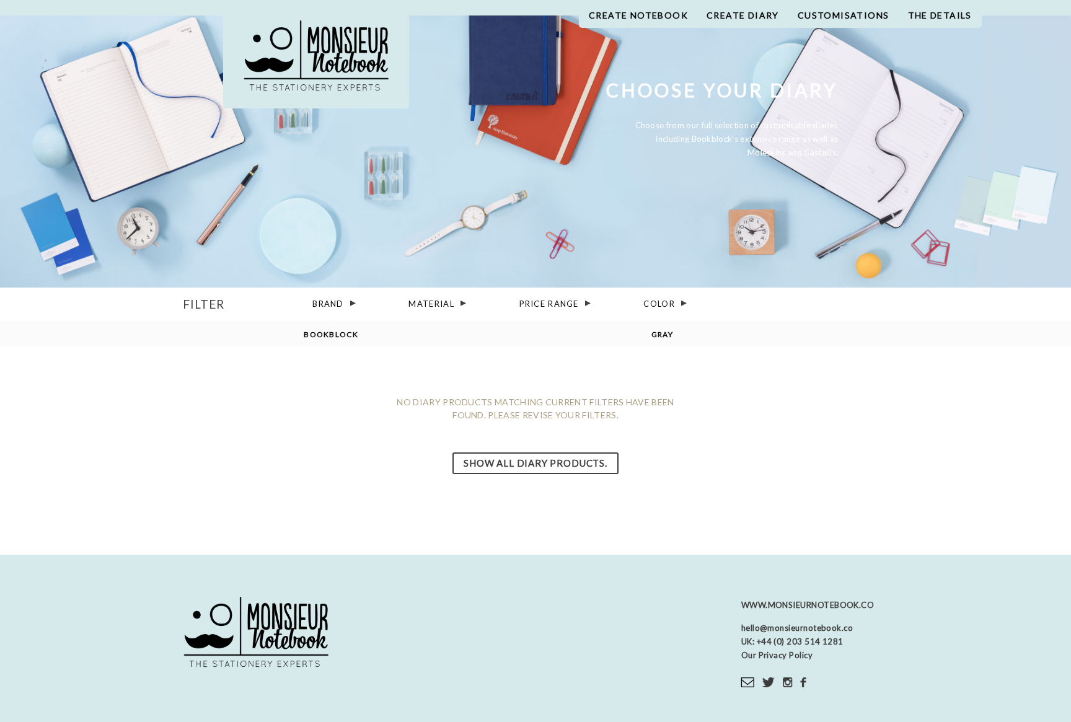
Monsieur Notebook (316, 60)
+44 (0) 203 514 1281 (799, 641)
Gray (662, 333)
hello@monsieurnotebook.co (797, 628)
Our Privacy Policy (777, 655)
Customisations (843, 15)
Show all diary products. (535, 463)
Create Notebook (638, 15)
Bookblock (331, 333)
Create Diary (743, 15)
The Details (940, 15)
